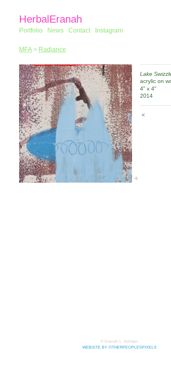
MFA (25, 49)
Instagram (109, 30)
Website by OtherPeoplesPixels (119, 347)
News (55, 30)
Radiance (52, 49)
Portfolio (31, 30)
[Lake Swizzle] (75, 123)
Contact (79, 30)
